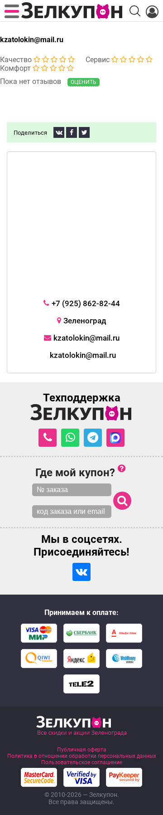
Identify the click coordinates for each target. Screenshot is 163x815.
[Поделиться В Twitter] (84, 132)
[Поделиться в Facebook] (71, 132)
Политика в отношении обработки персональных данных (81, 756)
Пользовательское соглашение (81, 762)
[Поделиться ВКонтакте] (58, 132)
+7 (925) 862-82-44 (86, 303)
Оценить (83, 82)
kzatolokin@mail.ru (31, 39)
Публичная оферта (81, 750)
